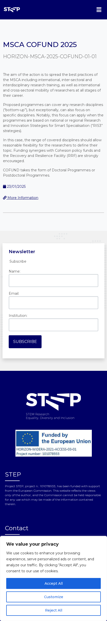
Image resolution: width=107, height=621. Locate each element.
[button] (99, 9)
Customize (53, 597)
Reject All (53, 610)
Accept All (54, 583)
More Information (22, 197)
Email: (14, 293)
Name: (14, 271)
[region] (53, 578)
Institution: (18, 315)
